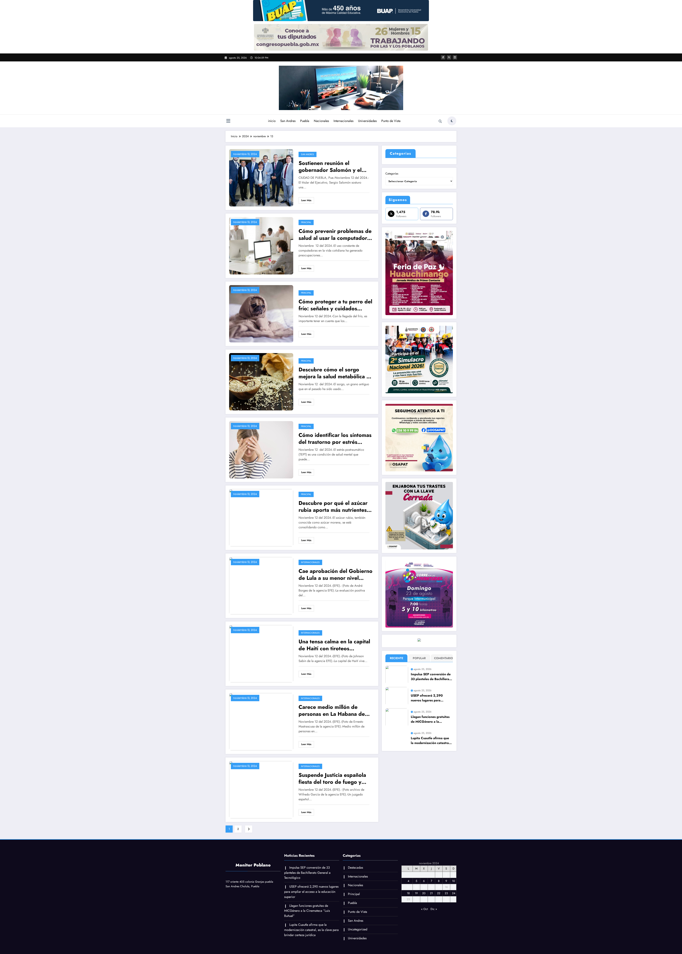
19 (416, 893)
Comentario (442, 658)
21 (431, 893)
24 (453, 893)
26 (416, 899)
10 (453, 881)
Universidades (367, 121)
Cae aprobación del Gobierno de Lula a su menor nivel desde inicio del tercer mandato (335, 574)
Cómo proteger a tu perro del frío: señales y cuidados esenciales (335, 305)
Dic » (434, 909)
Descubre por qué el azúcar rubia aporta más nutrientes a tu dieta (335, 506)
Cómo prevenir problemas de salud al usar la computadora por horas (335, 234)
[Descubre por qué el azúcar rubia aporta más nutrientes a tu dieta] (261, 517)
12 (416, 887)
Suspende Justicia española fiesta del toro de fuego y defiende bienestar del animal (335, 778)
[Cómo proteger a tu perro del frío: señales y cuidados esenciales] (261, 313)
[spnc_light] (451, 120)
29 (438, 899)
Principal (306, 222)
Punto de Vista (390, 121)
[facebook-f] (443, 57)
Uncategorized (357, 929)
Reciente (396, 658)
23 (446, 893)
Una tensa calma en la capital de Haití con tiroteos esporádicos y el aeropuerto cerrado (334, 645)
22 (438, 893)
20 (424, 893)
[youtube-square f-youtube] (455, 57)
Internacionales (343, 121)
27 (423, 899)
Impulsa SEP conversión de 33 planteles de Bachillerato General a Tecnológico (431, 677)
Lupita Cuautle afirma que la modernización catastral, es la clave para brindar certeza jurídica (431, 740)
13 (424, 887)
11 (408, 887)
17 (453, 887)
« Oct (424, 909)
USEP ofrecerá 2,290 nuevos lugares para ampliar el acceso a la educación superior (427, 698)
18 (408, 893)
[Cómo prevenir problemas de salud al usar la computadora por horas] (261, 245)
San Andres (288, 121)
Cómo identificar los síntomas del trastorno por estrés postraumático (335, 438)
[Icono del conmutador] (228, 121)
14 (431, 887)
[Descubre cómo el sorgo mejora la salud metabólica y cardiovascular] (261, 381)
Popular (419, 658)
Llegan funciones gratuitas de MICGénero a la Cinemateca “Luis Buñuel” (430, 719)
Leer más (306, 200)
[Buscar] (440, 121)
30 (446, 899)
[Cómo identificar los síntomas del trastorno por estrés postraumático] (261, 449)
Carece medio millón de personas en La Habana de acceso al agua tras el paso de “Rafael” (332, 710)
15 (438, 887)
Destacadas (355, 867)
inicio (272, 121)
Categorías (391, 173)
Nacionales (321, 121)
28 (431, 899)
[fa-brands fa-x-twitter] (449, 57)
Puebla (304, 121)
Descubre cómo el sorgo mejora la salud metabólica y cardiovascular (334, 373)
